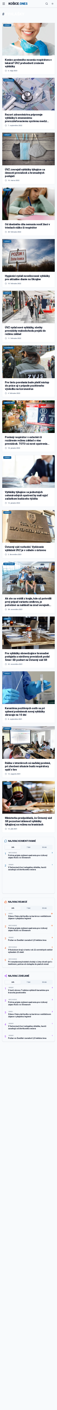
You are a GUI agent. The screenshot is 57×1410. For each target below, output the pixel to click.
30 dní (44, 847)
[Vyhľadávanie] (46, 3)
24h (12, 847)
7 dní (28, 847)
